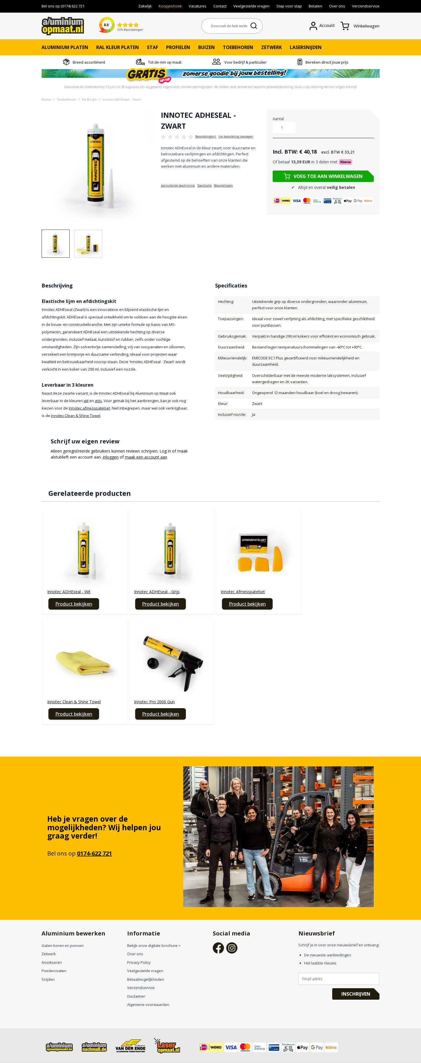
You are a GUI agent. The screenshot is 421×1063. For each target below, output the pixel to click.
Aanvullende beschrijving (178, 185)
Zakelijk (145, 6)
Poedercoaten (54, 970)
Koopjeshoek (170, 6)
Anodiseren (52, 962)
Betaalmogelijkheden (145, 979)
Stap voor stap (289, 6)
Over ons (337, 6)
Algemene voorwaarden (148, 1004)
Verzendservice (365, 6)
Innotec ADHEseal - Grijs (157, 591)
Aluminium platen (65, 47)
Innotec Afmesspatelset (243, 591)
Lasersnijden (306, 47)
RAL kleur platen (117, 47)
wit (86, 400)
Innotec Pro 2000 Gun (154, 701)
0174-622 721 (94, 853)
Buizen (206, 47)
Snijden (48, 979)
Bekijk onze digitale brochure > (154, 945)
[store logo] (63, 26)
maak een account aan (146, 457)
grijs (98, 400)
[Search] (254, 26)
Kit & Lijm (89, 99)
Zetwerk (271, 47)
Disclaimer (136, 996)
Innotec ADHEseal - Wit (69, 591)
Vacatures (197, 6)
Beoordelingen (223, 185)
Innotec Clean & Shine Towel (75, 415)
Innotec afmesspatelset (89, 408)
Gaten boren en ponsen (63, 945)
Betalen (315, 6)
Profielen (178, 47)
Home (46, 99)
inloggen (111, 457)
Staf (152, 47)
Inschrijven (355, 994)
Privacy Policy (139, 962)
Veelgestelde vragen (251, 6)
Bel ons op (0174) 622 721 (63, 6)
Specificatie (204, 185)
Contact (220, 6)
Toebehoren (238, 47)
